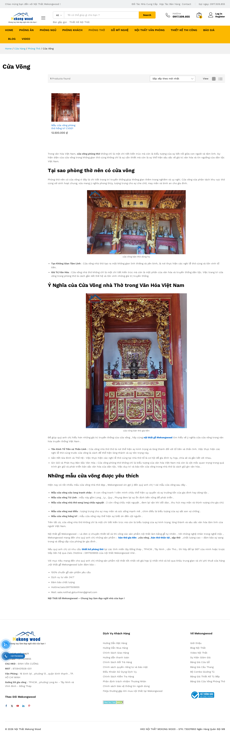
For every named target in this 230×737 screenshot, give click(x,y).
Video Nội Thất (198, 652)
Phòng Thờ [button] (97, 30)
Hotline (177, 13)
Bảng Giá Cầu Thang (201, 667)
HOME (9, 30)
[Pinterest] (29, 706)
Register (220, 16)
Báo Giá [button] (209, 30)
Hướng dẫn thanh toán (116, 657)
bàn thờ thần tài (160, 537)
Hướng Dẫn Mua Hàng (115, 647)
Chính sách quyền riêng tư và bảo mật (125, 667)
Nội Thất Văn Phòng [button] (150, 30)
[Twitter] (12, 706)
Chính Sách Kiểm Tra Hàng (118, 676)
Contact (186, 4)
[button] (53, 118)
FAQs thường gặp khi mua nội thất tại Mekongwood (132, 691)
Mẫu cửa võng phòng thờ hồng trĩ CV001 (63, 127)
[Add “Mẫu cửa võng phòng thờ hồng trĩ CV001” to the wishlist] (67, 118)
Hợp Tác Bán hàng (169, 4)
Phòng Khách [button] (72, 30)
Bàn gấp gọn (60, 22)
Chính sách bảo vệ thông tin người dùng (126, 686)
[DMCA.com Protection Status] (113, 702)
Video (26, 39)
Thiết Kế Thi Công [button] (184, 30)
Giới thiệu (196, 643)
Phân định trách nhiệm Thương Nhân (124, 681)
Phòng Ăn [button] (26, 30)
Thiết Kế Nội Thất (79, 22)
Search (147, 15)
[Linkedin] (23, 706)
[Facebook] (6, 706)
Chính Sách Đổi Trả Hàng (117, 662)
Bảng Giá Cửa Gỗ (200, 662)
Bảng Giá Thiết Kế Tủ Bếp (205, 676)
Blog (12, 39)
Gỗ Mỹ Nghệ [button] (119, 30)
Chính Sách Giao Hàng (116, 652)
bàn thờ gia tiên (127, 537)
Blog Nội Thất (198, 647)
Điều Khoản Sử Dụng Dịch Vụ (120, 671)
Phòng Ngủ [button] (48, 30)
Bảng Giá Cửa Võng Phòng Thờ (207, 681)
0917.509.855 (217, 4)
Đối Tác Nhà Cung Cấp (145, 4)
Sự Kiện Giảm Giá (200, 657)
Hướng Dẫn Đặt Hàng (115, 643)
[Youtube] (18, 706)
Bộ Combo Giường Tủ (202, 671)
